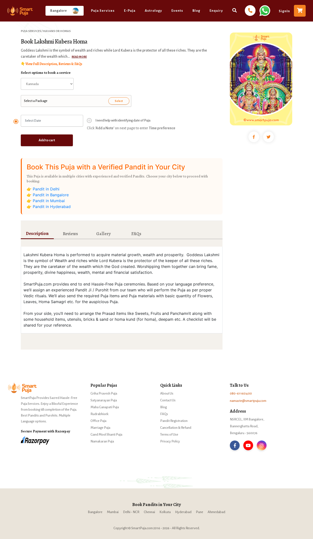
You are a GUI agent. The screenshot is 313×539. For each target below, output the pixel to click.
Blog (196, 10)
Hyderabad (183, 512)
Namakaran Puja (102, 441)
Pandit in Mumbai (49, 200)
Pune (199, 512)
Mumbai (113, 512)
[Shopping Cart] (300, 11)
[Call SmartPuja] (250, 10)
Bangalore (95, 512)
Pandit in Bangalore (51, 194)
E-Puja (129, 10)
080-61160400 (241, 393)
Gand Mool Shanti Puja (106, 434)
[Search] (234, 10)
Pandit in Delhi (46, 189)
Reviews (70, 234)
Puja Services (103, 10)
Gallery (103, 234)
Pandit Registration (174, 421)
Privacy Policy (170, 441)
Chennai (149, 512)
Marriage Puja (100, 427)
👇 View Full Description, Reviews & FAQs (51, 64)
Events (177, 10)
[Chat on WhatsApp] (264, 10)
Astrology (153, 10)
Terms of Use (169, 434)
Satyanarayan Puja (103, 400)
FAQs (136, 234)
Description (37, 233)
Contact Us (168, 400)
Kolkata (165, 512)
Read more (79, 56)
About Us (166, 393)
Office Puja (98, 421)
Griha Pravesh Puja (103, 393)
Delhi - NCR (131, 512)
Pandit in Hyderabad (52, 206)
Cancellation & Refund (175, 427)
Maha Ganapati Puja (104, 407)
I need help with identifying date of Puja (122, 120)
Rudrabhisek (99, 414)
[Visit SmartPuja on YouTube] (248, 445)
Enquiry (216, 10)
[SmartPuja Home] (20, 11)
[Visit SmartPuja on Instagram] (262, 445)
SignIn (284, 11)
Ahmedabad (216, 512)
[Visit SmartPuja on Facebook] (235, 445)
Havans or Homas (57, 31)
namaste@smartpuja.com (248, 401)
